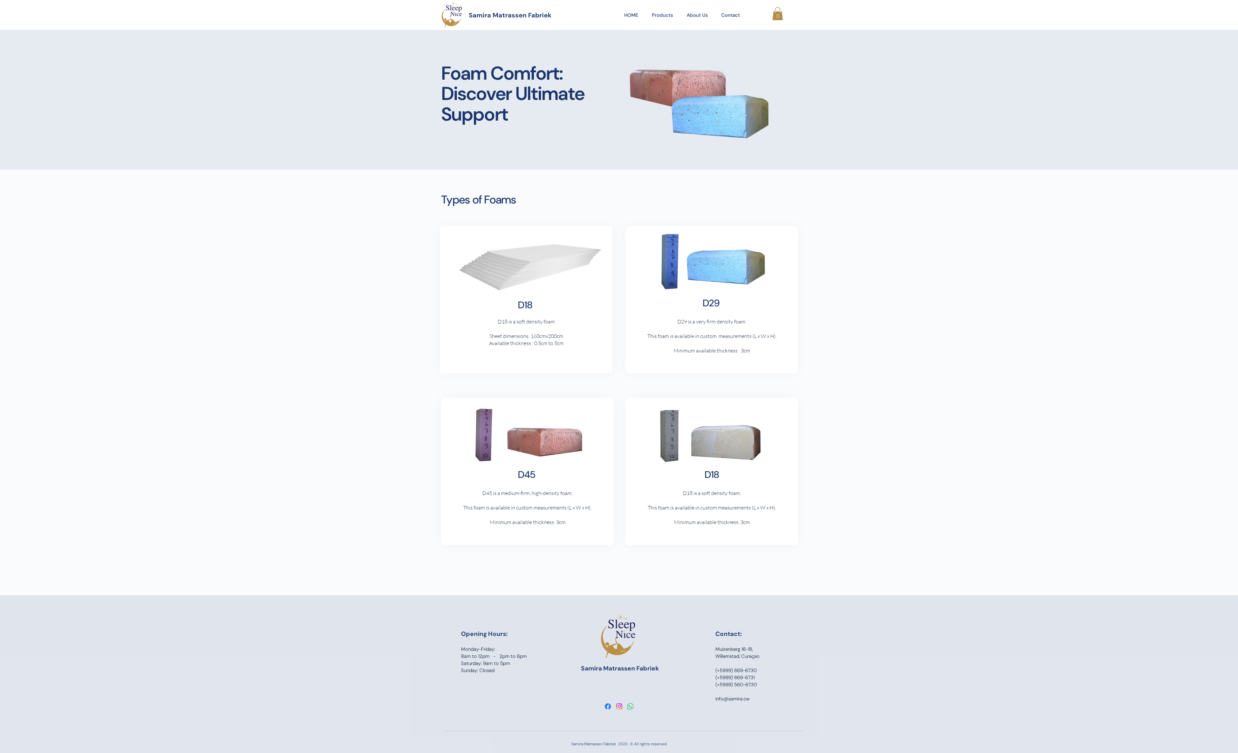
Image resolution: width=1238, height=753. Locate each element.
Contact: (728, 634)
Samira (592, 668)
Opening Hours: (484, 634)
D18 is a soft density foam (526, 321)
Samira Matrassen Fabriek (510, 15)
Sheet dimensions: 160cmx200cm (526, 336)
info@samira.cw (732, 699)
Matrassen (619, 668)
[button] (777, 13)
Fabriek (647, 668)
